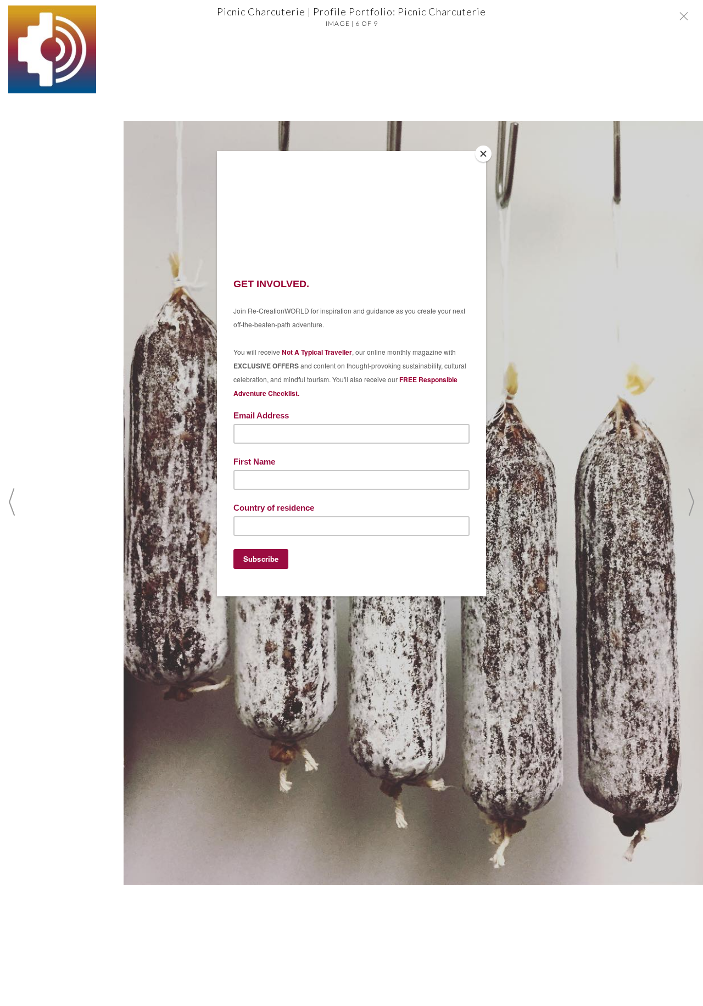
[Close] (483, 154)
